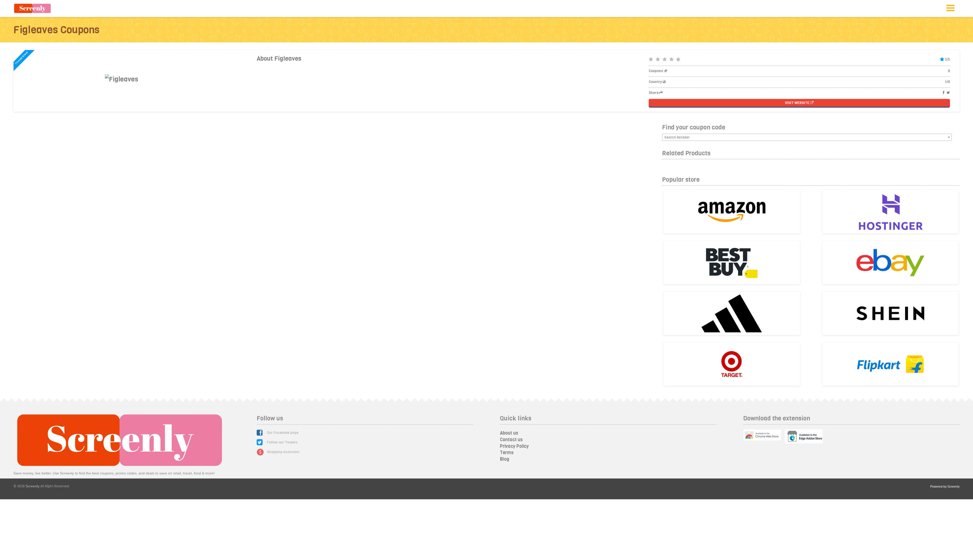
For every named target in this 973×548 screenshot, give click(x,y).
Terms (507, 453)
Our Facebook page (282, 432)
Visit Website (797, 102)
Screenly (33, 486)
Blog (504, 459)
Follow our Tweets (282, 442)
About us (509, 433)
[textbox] (806, 137)
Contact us (511, 440)
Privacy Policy (514, 446)
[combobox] (807, 137)
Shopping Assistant (283, 452)
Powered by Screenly (945, 486)
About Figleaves (279, 59)
